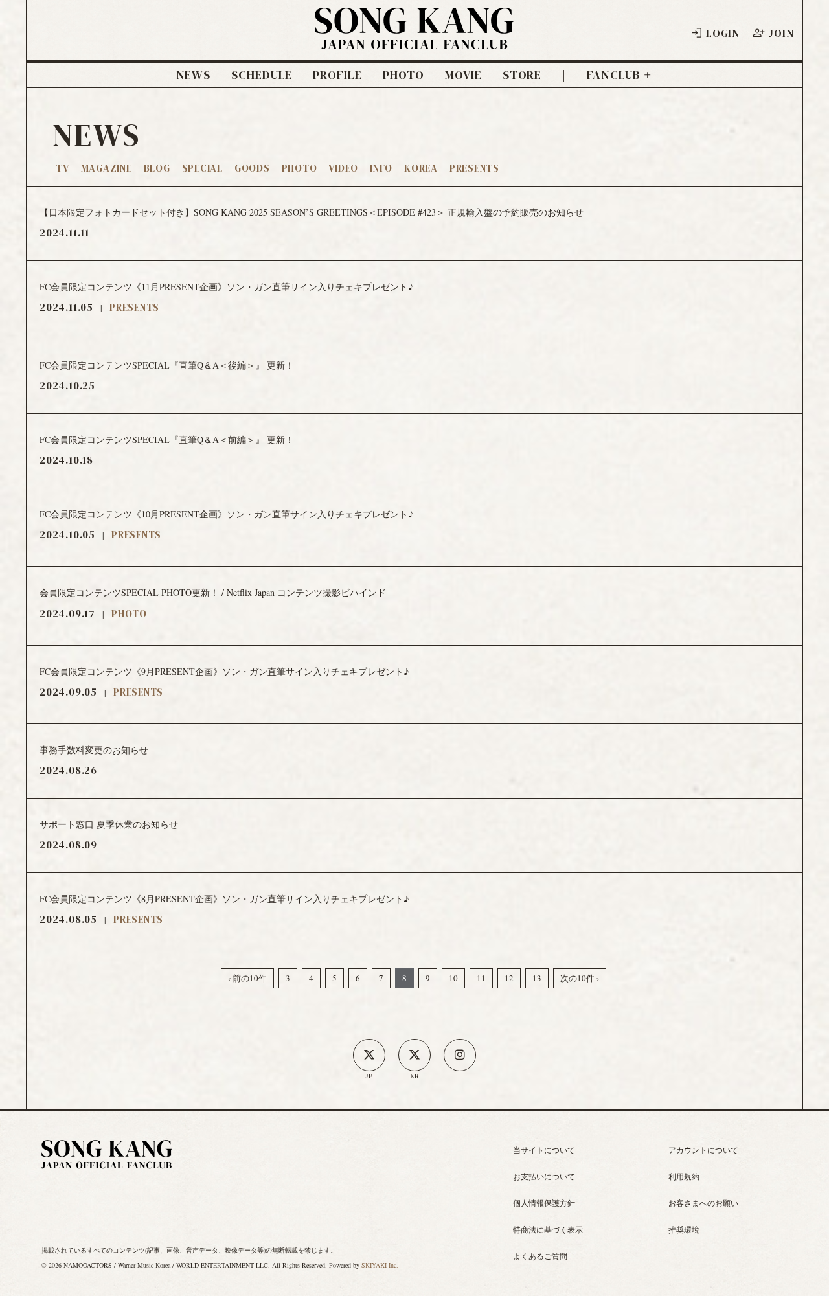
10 (453, 978)
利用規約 (683, 1176)
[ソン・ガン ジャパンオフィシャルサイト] (414, 41)
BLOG (157, 168)
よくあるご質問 (540, 1256)
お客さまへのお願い (703, 1203)
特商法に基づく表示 (548, 1229)
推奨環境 (683, 1229)
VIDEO (343, 168)
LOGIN (723, 33)
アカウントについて (703, 1149)
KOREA (421, 168)
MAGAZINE (106, 168)
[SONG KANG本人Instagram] (460, 1055)
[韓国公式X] (414, 1055)
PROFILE (337, 75)
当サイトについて (544, 1149)
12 (509, 978)
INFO (381, 168)
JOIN (780, 33)
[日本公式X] (369, 1055)
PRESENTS (474, 168)
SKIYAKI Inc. (379, 1264)
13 (536, 978)
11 (481, 978)
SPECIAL (202, 168)
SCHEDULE (261, 75)
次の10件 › (579, 978)
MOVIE (463, 75)
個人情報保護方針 (544, 1203)
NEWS (193, 75)
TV (62, 168)
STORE (522, 75)
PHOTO (404, 75)
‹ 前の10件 (247, 978)
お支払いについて (544, 1176)
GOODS (252, 168)
